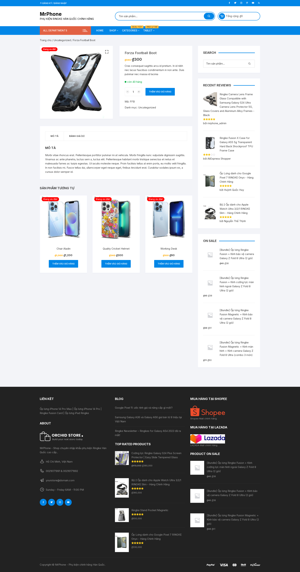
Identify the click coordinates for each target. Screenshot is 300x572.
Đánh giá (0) (77, 136)
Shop (112, 30)
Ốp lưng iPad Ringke (77, 413)
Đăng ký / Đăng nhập (54, 3)
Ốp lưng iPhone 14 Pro (87, 409)
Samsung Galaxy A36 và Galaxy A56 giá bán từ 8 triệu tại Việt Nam (148, 419)
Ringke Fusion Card (51, 413)
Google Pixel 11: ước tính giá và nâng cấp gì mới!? (144, 407)
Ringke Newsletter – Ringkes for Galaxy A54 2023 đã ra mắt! (148, 433)
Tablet (149, 29)
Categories (131, 29)
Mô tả (55, 136)
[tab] (54, 136)
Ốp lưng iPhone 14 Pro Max (56, 409)
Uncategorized (62, 40)
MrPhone (51, 14)
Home (99, 30)
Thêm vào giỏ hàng (160, 91)
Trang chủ (45, 40)
